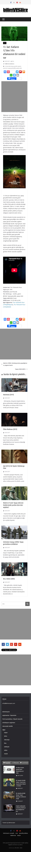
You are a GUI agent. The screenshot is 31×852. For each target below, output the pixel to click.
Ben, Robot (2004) (9, 579)
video (5, 750)
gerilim (16, 66)
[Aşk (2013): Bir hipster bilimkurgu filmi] (14, 450)
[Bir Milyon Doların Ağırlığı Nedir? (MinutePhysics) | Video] (9, 769)
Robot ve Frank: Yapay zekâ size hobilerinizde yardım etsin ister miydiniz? (13, 505)
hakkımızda (13, 835)
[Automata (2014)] (14, 379)
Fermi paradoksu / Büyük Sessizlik (12, 719)
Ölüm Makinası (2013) (10, 429)
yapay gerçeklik (12, 68)
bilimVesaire (6, 712)
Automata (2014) (8, 395)
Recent (16, 763)
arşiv (17, 833)
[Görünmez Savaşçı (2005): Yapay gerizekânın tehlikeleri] (14, 526)
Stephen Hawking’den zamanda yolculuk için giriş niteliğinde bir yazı (21, 808)
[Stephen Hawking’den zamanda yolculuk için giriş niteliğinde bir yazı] (9, 808)
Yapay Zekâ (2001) (20, 369)
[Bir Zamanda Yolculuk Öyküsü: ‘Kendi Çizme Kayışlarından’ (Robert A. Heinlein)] (9, 782)
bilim (5, 736)
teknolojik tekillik (7, 726)
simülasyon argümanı (8, 722)
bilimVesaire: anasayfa (8, 833)
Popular (7, 763)
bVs (13, 61)
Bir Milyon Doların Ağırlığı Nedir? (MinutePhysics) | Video (20, 770)
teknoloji (6, 739)
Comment (25, 763)
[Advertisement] (15, 96)
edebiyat (6, 747)
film (5, 43)
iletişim (19, 835)
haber (6, 732)
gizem (19, 66)
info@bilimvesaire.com (8, 703)
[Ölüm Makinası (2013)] (14, 414)
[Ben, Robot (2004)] (14, 563)
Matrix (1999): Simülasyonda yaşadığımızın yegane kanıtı (15, 364)
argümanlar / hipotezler (9, 715)
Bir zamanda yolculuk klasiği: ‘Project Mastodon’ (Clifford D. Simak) (21, 796)
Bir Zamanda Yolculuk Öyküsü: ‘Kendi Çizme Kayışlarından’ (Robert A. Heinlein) (21, 783)
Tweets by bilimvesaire (8, 822)
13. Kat (6, 66)
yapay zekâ (19, 68)
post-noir (5, 68)
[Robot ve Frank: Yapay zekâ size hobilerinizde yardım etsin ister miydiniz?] (14, 487)
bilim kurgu (11, 66)
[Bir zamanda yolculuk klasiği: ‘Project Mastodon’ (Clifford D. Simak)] (9, 795)
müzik (6, 754)
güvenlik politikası (23, 833)
